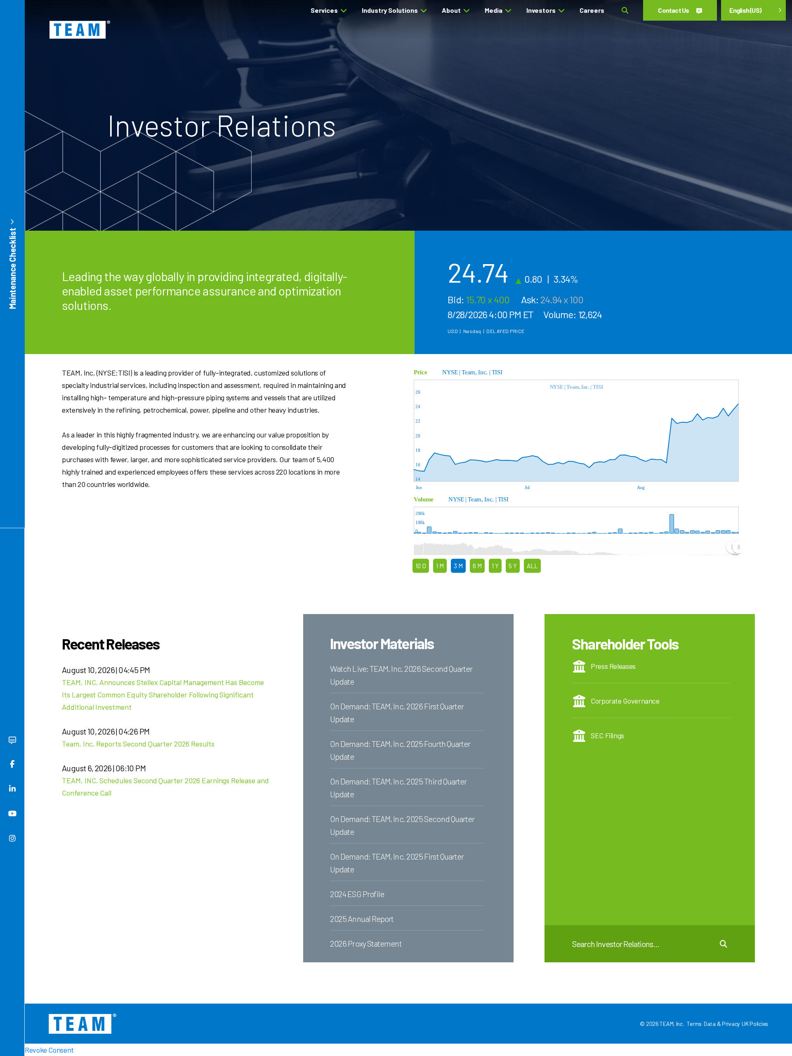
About (451, 10)
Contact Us (674, 10)
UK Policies (755, 1023)
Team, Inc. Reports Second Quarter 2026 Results (138, 743)
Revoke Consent (49, 1049)
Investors (541, 10)
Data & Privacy (722, 1023)
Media (493, 10)
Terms (694, 1023)
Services (324, 10)
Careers (592, 10)
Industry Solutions (390, 10)
